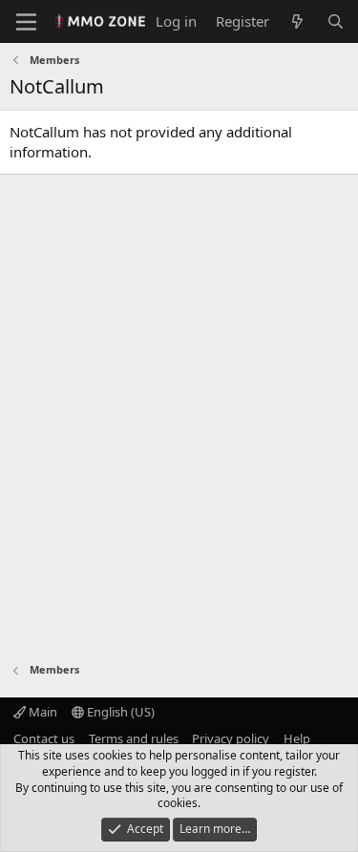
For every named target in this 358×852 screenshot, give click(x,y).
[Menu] (26, 22)
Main (41, 711)
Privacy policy (230, 738)
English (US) (119, 711)
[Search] (335, 21)
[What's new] (297, 21)
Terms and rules (134, 738)
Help (297, 738)
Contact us (43, 738)
